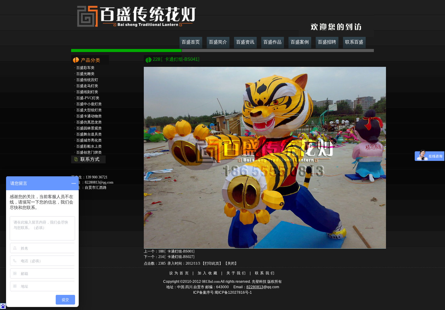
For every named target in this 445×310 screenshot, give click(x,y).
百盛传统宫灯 (87, 80)
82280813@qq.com (99, 182)
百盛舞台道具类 (89, 134)
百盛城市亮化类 (89, 140)
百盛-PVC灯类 (87, 98)
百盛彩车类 (85, 68)
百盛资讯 (245, 42)
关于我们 (236, 273)
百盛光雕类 (85, 74)
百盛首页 (191, 42)
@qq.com (271, 287)
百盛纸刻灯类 (87, 92)
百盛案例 (300, 42)
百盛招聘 (327, 42)
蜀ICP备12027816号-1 (233, 292)
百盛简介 (218, 42)
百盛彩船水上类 (89, 146)
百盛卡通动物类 (89, 116)
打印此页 (212, 263)
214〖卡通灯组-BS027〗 (177, 257)
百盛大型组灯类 (89, 110)
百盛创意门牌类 (89, 152)
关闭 (231, 263)
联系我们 (265, 273)
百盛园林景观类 (89, 128)
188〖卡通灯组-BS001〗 (177, 251)
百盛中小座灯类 (89, 104)
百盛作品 (272, 42)
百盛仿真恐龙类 (89, 122)
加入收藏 (208, 273)
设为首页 (179, 273)
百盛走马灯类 (87, 86)
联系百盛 (354, 42)
